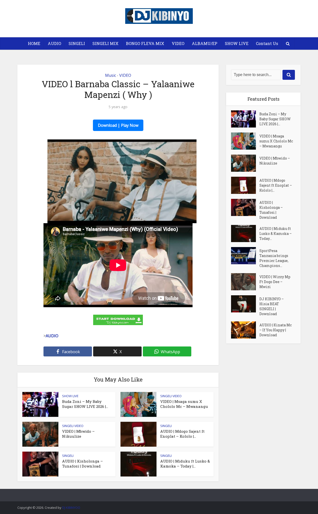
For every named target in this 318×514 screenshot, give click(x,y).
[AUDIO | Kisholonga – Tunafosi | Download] (245, 207)
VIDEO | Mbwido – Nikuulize (78, 434)
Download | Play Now (118, 125)
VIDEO (178, 43)
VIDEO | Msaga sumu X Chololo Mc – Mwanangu (184, 404)
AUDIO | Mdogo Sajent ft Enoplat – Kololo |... (182, 434)
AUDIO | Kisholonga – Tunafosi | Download (82, 464)
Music (110, 75)
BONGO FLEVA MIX (145, 43)
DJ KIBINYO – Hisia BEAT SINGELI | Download (271, 306)
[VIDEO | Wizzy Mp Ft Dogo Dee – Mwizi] (245, 281)
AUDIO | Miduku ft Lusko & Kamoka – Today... (275, 233)
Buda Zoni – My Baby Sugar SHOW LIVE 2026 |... (85, 404)
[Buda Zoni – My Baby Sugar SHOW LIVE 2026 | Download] (245, 119)
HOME (34, 43)
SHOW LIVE (236, 43)
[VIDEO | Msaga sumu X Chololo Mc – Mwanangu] (245, 141)
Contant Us (267, 43)
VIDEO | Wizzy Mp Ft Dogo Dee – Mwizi (274, 281)
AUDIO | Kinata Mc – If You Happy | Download (275, 330)
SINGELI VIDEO (171, 396)
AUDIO (54, 43)
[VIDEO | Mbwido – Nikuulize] (245, 163)
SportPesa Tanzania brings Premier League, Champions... (273, 258)
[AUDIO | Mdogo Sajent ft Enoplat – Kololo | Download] (245, 185)
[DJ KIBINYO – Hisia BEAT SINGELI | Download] (245, 303)
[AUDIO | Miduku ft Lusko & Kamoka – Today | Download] (245, 233)
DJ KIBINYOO (71, 507)
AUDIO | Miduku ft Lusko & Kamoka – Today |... (185, 464)
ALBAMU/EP (204, 43)
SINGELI (77, 43)
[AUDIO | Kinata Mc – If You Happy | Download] (245, 330)
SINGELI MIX (105, 43)
